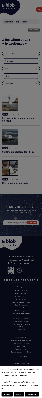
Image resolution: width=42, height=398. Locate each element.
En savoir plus (31, 394)
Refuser (19, 394)
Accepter (7, 394)
